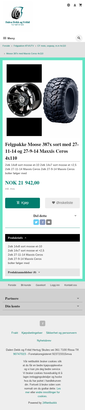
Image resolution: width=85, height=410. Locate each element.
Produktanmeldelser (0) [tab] (22, 272)
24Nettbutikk (49, 402)
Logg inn (55, 285)
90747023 (19, 354)
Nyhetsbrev (44, 340)
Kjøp (25, 203)
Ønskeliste (64, 203)
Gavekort (40, 285)
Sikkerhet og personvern (61, 332)
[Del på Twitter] (36, 222)
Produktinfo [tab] (15, 238)
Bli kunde (26, 285)
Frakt (14, 332)
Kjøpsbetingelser (32, 332)
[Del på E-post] (49, 222)
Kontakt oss (70, 285)
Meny (11, 38)
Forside (6, 46)
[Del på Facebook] (42, 222)
